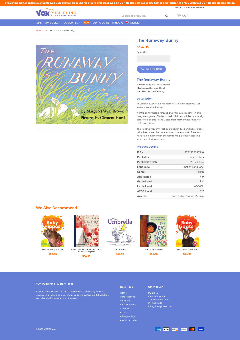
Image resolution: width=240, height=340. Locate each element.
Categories (71, 22)
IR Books (117, 22)
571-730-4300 (155, 303)
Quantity (142, 52)
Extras (123, 312)
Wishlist (134, 22)
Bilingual (125, 300)
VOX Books (52, 22)
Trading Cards (99, 22)
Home (38, 22)
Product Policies (128, 320)
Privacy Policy (127, 316)
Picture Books (127, 296)
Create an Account (195, 7)
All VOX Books (128, 304)
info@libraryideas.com (160, 306)
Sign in (178, 7)
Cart (185, 15)
